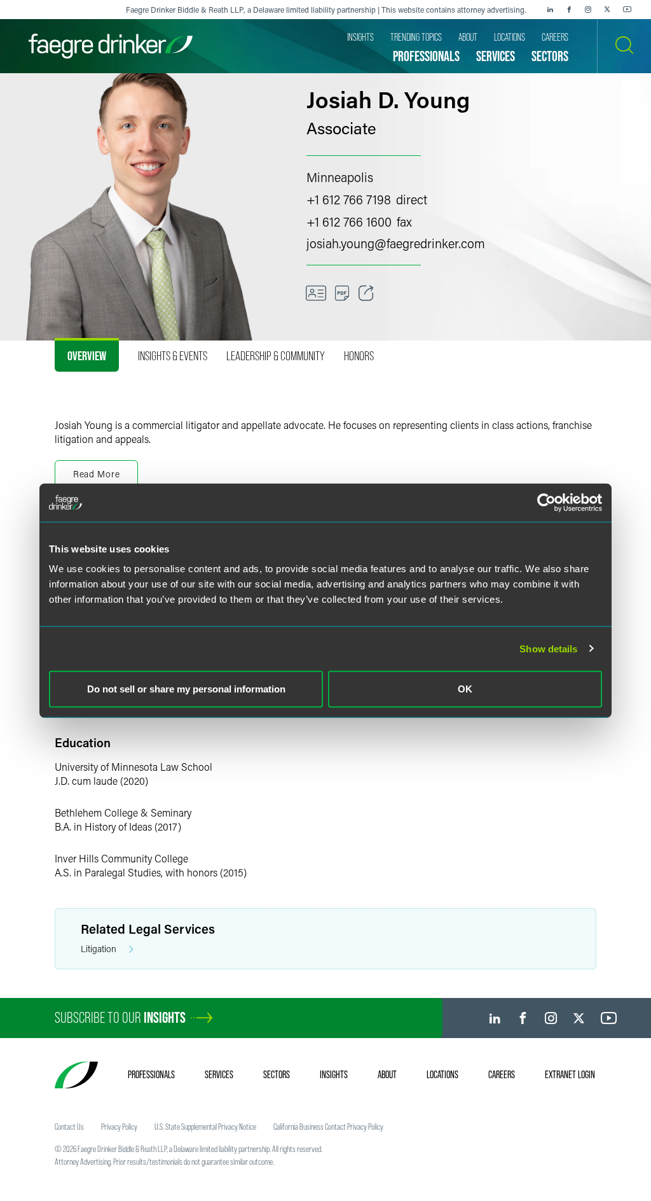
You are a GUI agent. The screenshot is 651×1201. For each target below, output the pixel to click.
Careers (501, 1074)
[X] (607, 9)
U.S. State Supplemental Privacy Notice (205, 1126)
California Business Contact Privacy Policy (328, 1126)
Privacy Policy (119, 1126)
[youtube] (627, 9)
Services (219, 1074)
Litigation (98, 949)
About (387, 1074)
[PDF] (342, 293)
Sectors (276, 1074)
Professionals (151, 1074)
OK (465, 689)
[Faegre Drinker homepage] (111, 46)
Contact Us (69, 1126)
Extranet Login (570, 1074)
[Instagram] (588, 9)
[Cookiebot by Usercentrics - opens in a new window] (546, 502)
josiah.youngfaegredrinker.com (395, 243)
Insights (334, 1074)
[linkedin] (550, 9)
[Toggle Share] (366, 293)
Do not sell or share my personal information (186, 689)
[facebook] (569, 9)
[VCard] (316, 293)
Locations (442, 1074)
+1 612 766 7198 (348, 199)
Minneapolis (339, 177)
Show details (548, 648)
